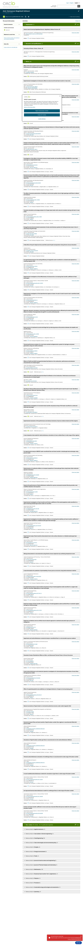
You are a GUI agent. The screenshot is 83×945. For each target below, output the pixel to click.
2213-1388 (31, 234)
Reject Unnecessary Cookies (42, 110)
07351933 (31, 285)
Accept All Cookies (42, 114)
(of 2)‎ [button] (54, 240)
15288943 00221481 (33, 663)
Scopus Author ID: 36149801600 (10, 47)
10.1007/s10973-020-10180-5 (31, 266)
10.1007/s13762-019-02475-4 (31, 426)
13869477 (31, 646)
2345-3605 (31, 251)
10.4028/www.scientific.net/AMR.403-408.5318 (35, 745)
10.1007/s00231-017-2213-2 (31, 542)
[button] (77, 21)
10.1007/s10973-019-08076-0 (31, 457)
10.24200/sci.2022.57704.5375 (32, 250)
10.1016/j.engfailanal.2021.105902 (33, 199)
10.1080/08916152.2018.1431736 (32, 508)
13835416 (31, 714)
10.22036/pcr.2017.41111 (31, 627)
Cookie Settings (42, 118)
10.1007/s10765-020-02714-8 (31, 395)
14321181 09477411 (33, 167)
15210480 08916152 (33, 511)
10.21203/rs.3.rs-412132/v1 (31, 380)
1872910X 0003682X (33, 336)
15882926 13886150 (33, 268)
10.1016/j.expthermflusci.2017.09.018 (33, 525)
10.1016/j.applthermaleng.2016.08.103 (34, 694)
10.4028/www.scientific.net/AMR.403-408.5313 (35, 762)
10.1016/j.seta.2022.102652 (31, 233)
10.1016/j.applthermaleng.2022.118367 (34, 216)
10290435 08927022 (33, 477)
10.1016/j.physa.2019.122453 (32, 491)
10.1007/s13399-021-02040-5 (31, 350)
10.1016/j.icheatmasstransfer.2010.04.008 (34, 813)
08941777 (31, 528)
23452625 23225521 (33, 629)
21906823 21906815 (33, 353)
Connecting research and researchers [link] (11, 6)
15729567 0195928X (33, 397)
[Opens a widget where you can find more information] (78, 942)
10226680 (31, 731)
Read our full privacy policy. (29, 107)
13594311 (31, 219)
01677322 (31, 319)
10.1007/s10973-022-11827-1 (31, 149)
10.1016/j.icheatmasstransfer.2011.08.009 (34, 796)
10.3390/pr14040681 (30, 72)
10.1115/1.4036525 (29, 661)
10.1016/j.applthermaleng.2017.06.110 (34, 593)
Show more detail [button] (75, 32)
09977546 (31, 680)
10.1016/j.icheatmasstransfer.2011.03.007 (34, 779)
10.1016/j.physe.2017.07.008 (31, 644)
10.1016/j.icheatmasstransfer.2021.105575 (34, 283)
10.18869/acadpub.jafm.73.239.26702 (33, 576)
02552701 (31, 562)
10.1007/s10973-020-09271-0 (31, 300)
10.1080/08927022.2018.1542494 (32, 474)
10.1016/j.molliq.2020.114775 (32, 317)
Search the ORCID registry (53, 6)
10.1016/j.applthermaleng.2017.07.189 (34, 610)
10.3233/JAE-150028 (30, 711)
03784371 (31, 494)
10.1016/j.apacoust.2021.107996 (32, 333)
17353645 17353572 (33, 443)
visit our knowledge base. (76, 937)
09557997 (31, 185)
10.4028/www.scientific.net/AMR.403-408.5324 (35, 728)
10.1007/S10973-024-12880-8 (31, 86)
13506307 (31, 202)
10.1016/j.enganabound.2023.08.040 (33, 133)
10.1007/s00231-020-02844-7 (31, 412)
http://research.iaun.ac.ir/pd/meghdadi (34, 33)
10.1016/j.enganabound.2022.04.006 (33, 182)
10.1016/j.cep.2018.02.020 (31, 559)
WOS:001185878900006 (32, 87)
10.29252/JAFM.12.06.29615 (31, 441)
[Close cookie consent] (60, 96)
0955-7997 (31, 134)
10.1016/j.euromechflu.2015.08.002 (33, 678)
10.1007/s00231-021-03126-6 (31, 164)
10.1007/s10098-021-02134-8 (31, 367)
